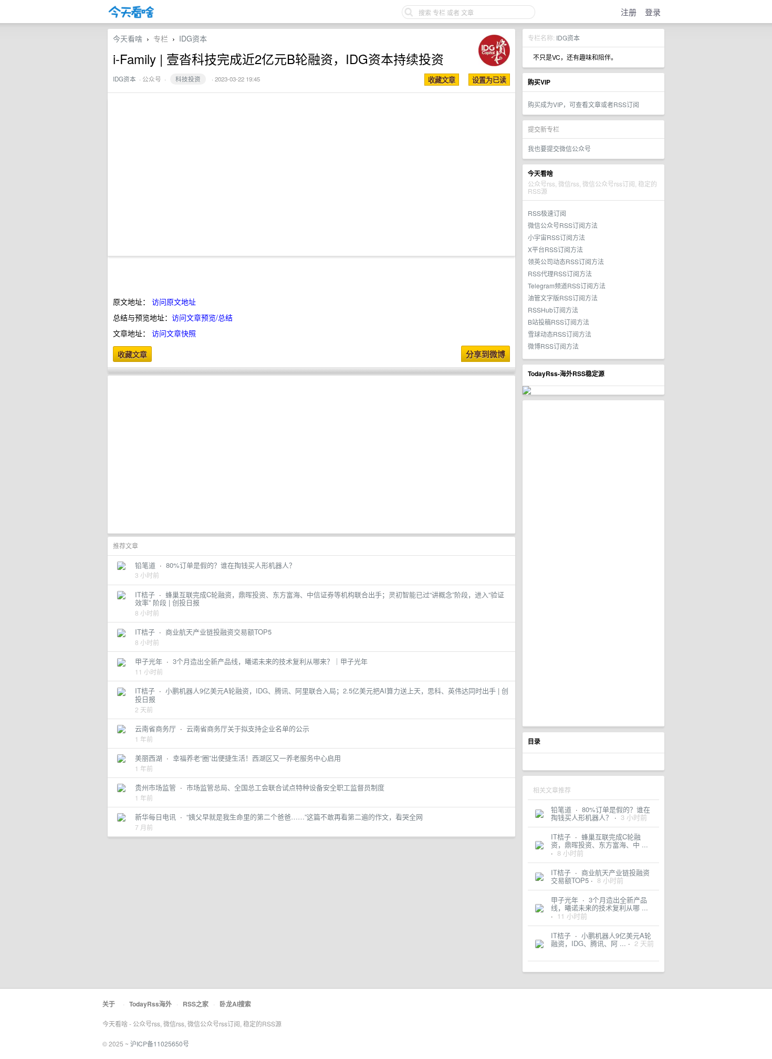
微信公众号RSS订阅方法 (563, 225)
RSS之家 (195, 1004)
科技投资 (188, 79)
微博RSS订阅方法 (553, 345)
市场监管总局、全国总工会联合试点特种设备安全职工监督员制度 (285, 787)
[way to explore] (131, 16)
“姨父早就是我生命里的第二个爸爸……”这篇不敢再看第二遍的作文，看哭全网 (304, 817)
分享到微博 (485, 354)
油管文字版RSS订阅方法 (563, 297)
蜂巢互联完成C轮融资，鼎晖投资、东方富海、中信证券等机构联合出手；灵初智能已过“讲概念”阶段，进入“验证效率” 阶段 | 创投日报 (319, 598)
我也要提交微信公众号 (559, 148)
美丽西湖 (148, 758)
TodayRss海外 (150, 1004)
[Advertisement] (593, 563)
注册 (629, 11)
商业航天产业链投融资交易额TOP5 (218, 632)
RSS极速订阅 (547, 213)
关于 (108, 1004)
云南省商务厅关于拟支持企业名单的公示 (247, 728)
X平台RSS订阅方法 (555, 249)
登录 (653, 11)
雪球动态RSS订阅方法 (559, 333)
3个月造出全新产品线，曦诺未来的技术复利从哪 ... (599, 904)
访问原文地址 (174, 301)
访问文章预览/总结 (202, 317)
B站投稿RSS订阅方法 (558, 321)
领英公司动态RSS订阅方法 (566, 261)
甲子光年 (564, 900)
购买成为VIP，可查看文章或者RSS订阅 (583, 104)
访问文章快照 (174, 333)
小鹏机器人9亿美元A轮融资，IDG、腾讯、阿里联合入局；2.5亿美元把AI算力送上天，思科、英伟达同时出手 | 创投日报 (321, 695)
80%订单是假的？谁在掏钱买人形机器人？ (600, 813)
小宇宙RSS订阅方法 (556, 237)
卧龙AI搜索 (235, 1004)
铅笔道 (561, 809)
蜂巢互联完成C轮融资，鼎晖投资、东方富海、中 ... (599, 841)
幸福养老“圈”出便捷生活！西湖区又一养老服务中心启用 (257, 758)
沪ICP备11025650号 (159, 1043)
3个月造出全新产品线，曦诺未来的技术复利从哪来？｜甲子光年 (270, 661)
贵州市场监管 (155, 787)
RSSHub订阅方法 (553, 309)
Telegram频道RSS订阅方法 (567, 285)
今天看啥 (127, 38)
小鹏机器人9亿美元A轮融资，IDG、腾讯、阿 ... (601, 939)
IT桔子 (561, 837)
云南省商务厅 (155, 728)
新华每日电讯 (155, 817)
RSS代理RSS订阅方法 (560, 273)
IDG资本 (568, 37)
